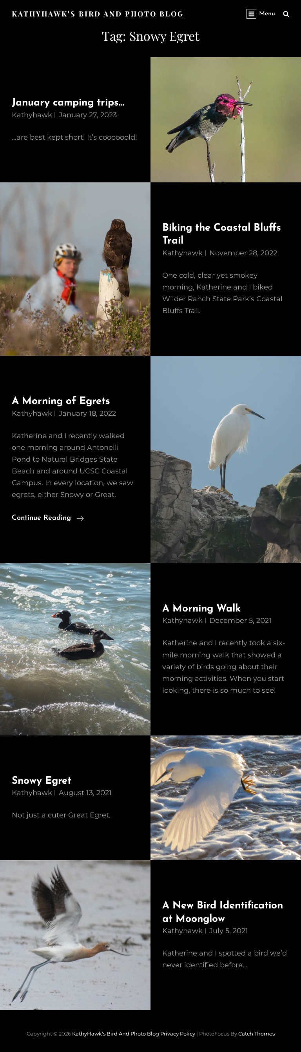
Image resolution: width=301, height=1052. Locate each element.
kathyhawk (32, 115)
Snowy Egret (41, 781)
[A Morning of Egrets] (225, 459)
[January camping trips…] (225, 119)
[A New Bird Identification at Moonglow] (75, 935)
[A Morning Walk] (75, 649)
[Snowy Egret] (225, 798)
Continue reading (48, 519)
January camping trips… (68, 103)
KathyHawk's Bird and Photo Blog (98, 13)
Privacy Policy (177, 1033)
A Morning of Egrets (61, 401)
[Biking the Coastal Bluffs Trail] (75, 269)
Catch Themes (256, 1033)
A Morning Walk (201, 609)
